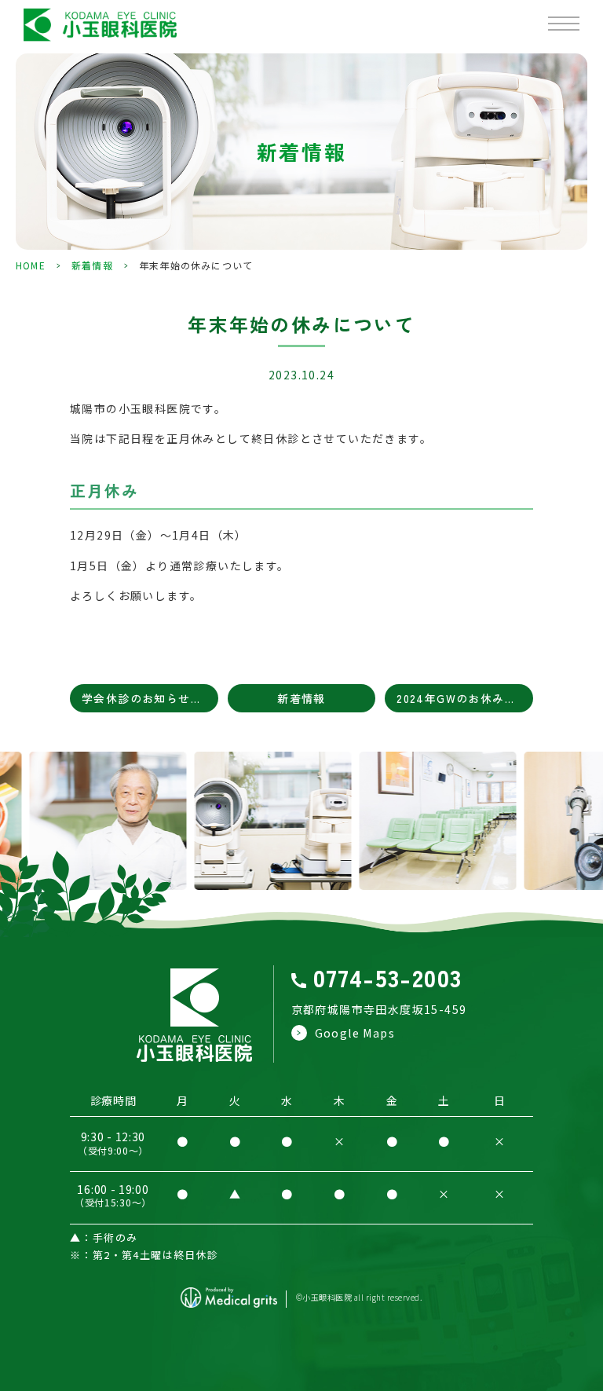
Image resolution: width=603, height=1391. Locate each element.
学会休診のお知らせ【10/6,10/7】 (150, 698)
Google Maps (355, 1033)
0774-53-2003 (387, 977)
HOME (31, 265)
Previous (15, 842)
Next (588, 842)
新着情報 (92, 265)
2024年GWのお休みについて (465, 698)
